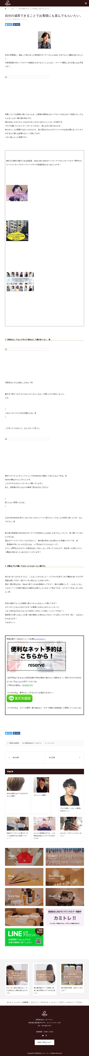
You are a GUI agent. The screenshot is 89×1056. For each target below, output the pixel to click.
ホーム (9, 1002)
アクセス (79, 1002)
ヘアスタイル (43, 1002)
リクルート (70, 1002)
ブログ (61, 1002)
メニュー (54, 1002)
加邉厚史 (16, 743)
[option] (17, 979)
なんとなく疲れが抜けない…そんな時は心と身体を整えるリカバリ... (17, 990)
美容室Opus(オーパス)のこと (20, 19)
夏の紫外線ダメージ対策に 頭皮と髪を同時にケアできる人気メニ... (44, 990)
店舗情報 (25, 1002)
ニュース (17, 1002)
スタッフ (34, 1002)
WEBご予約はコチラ (44, 1042)
